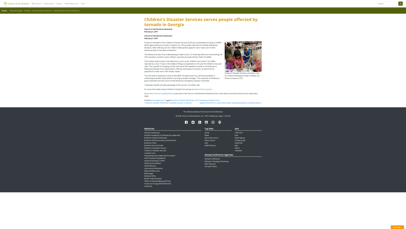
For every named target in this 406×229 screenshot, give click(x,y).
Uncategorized (158, 100)
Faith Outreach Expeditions (155, 158)
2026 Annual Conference (42, 11)
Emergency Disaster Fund (209, 100)
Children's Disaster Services (155, 150)
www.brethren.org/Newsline (160, 93)
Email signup (240, 138)
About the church (211, 138)
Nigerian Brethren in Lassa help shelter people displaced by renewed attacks (230, 103)
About (237, 148)
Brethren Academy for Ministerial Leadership (162, 135)
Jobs (236, 145)
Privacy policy (240, 140)
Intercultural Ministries (153, 168)
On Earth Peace (211, 166)
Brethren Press (150, 143)
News (207, 135)
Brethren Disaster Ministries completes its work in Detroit (168, 103)
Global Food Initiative (152, 163)
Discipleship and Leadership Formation (159, 155)
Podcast (27, 11)
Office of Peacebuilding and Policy (157, 181)
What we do (48, 3)
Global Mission (150, 166)
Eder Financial (210, 164)
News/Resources (71, 3)
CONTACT (239, 133)
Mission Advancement (153, 178)
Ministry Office (150, 176)
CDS (196, 100)
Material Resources (152, 171)
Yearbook (148, 186)
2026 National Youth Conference (66, 11)
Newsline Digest (16, 11)
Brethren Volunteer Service (155, 148)
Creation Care (149, 153)
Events (59, 3)
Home (207, 133)
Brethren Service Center (153, 145)
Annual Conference (152, 133)
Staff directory (210, 145)
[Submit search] (400, 4)
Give (82, 3)
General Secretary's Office (154, 161)
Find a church (210, 140)
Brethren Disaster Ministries (182, 100)
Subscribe (239, 143)
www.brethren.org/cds (203, 89)
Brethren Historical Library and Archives (160, 140)
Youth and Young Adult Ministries (157, 183)
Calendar (238, 150)
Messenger (148, 173)
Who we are (36, 3)
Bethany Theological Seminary (217, 161)
